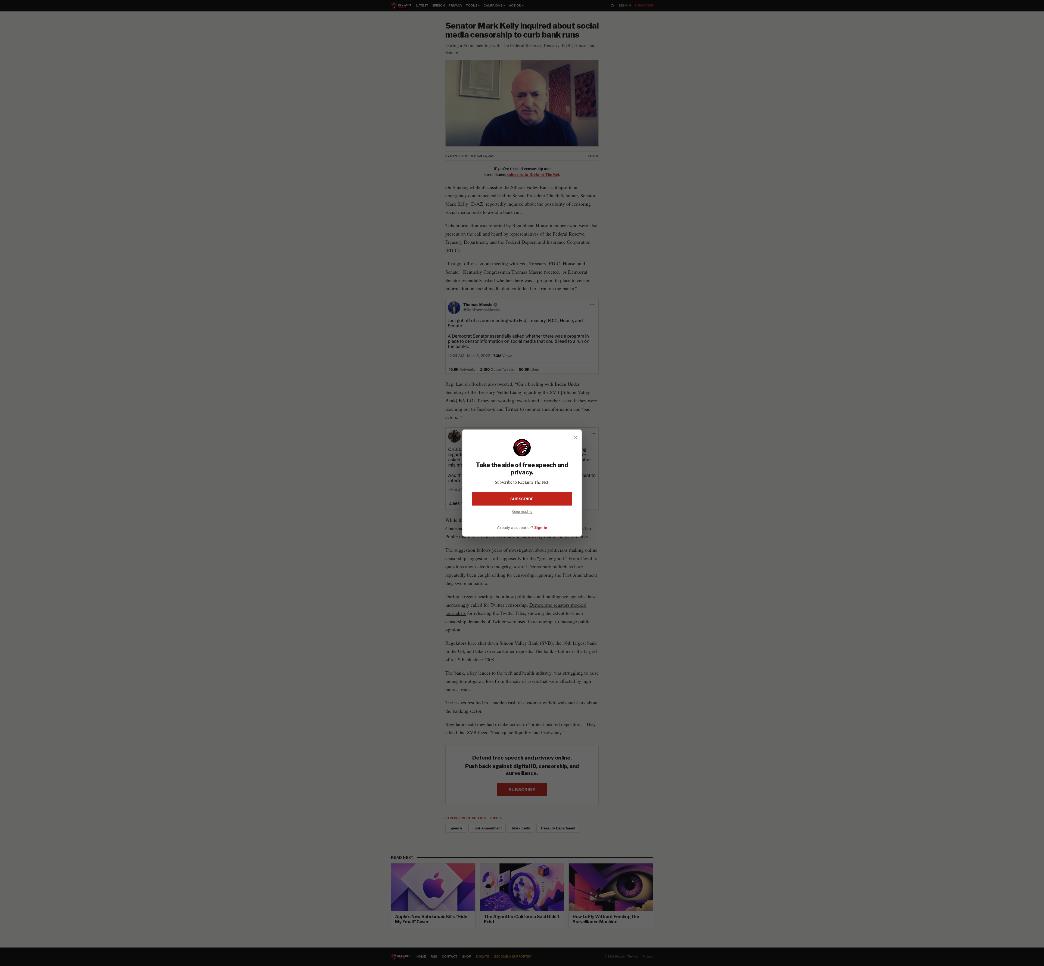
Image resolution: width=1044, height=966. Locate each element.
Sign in (540, 527)
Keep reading (522, 511)
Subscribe (522, 498)
